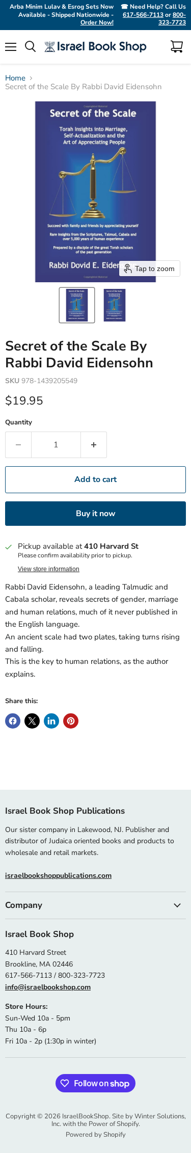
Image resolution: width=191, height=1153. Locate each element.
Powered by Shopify (96, 1134)
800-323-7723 (172, 19)
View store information (48, 569)
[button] (77, 305)
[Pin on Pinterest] (70, 721)
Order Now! (97, 22)
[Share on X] (32, 721)
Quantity (18, 422)
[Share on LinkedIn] (51, 721)
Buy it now (96, 513)
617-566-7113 (143, 15)
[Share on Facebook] (12, 721)
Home (15, 78)
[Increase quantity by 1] (94, 445)
